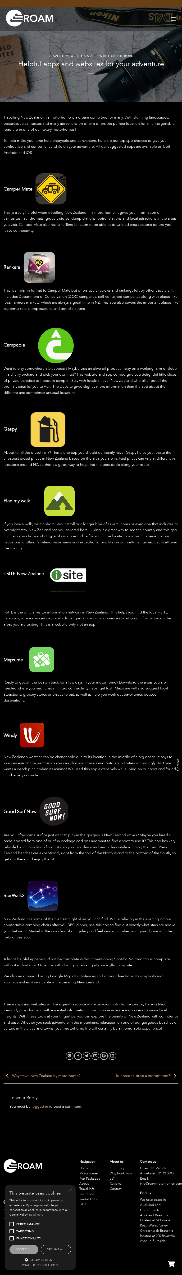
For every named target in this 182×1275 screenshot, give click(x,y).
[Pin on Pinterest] (104, 1056)
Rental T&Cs (88, 1199)
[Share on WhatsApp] (69, 1056)
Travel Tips (58, 56)
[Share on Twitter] (87, 1056)
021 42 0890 (165, 1173)
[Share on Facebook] (78, 1056)
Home (83, 1168)
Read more (36, 1215)
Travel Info (87, 1188)
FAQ (82, 1204)
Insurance (86, 1194)
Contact (116, 1188)
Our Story (117, 1168)
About (84, 1183)
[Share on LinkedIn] (112, 1056)
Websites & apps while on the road (102, 56)
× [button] (70, 1189)
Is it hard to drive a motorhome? (143, 1075)
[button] (173, 19)
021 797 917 (158, 1168)
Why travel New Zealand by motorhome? (45, 1075)
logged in (40, 1106)
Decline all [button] (56, 1249)
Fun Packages (89, 1178)
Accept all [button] (23, 1249)
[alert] (40, 1227)
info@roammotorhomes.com (161, 1183)
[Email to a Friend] (95, 1056)
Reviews (115, 1183)
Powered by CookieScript (40, 1265)
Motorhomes (88, 1173)
